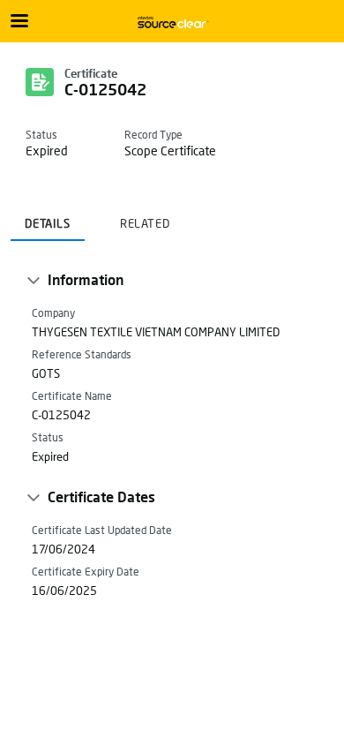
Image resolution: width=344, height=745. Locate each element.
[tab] (48, 218)
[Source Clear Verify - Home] (172, 22)
